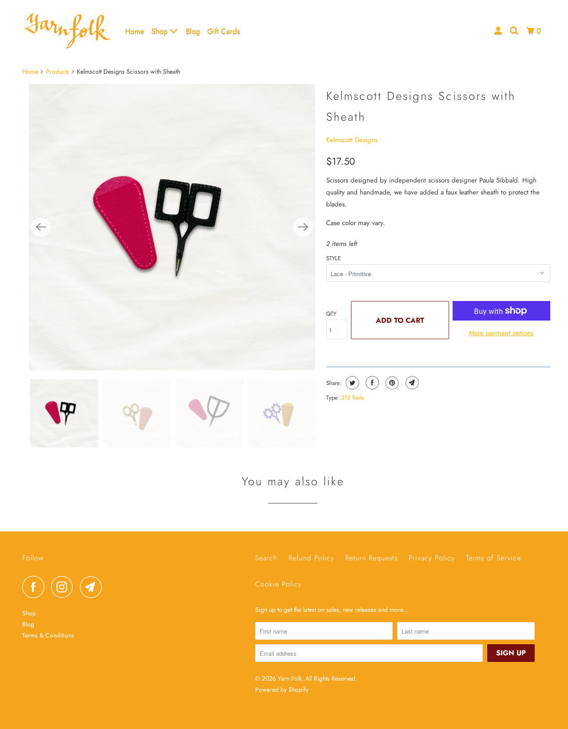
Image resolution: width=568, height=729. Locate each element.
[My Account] (499, 31)
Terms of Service (493, 558)
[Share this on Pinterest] (391, 382)
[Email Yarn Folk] (93, 587)
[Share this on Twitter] (351, 382)
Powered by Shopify (281, 689)
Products (57, 71)
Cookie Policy (278, 584)
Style (333, 258)
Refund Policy (311, 558)
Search (266, 558)
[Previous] (41, 227)
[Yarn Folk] (67, 30)
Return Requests (371, 558)
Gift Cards (223, 31)
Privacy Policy (432, 558)
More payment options (501, 333)
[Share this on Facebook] (371, 382)
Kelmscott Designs (352, 140)
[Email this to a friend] (411, 382)
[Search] (515, 31)
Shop (160, 31)
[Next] (303, 227)
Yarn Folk (290, 678)
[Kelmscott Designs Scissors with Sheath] (172, 227)
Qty (331, 313)
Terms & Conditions (48, 635)
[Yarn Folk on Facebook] (35, 587)
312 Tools (352, 397)
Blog (193, 31)
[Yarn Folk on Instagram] (64, 587)
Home (134, 31)
